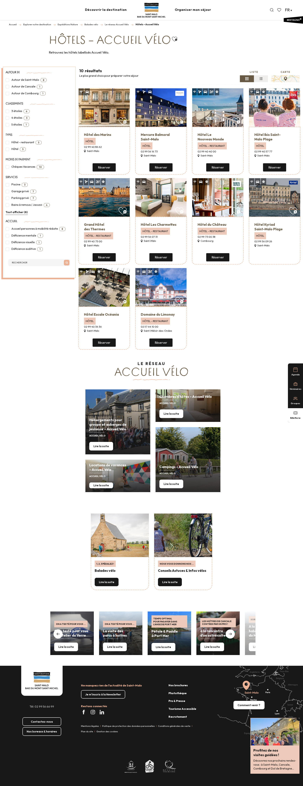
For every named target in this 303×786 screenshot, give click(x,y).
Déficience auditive (26, 249)
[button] (272, 10)
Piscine (18, 184)
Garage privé (22, 191)
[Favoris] (279, 10)
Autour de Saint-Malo (27, 80)
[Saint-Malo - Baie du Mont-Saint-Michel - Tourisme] (151, 10)
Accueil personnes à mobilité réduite (37, 229)
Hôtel (17, 149)
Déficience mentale (26, 235)
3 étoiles (19, 111)
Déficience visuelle (25, 242)
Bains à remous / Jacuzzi (29, 205)
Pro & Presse (177, 701)
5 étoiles (19, 124)
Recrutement (178, 716)
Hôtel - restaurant (25, 142)
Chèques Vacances (26, 167)
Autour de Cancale (25, 86)
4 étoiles (19, 118)
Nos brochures (178, 685)
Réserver (104, 167)
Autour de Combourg (27, 93)
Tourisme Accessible (182, 709)
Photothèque (178, 693)
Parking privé (22, 198)
